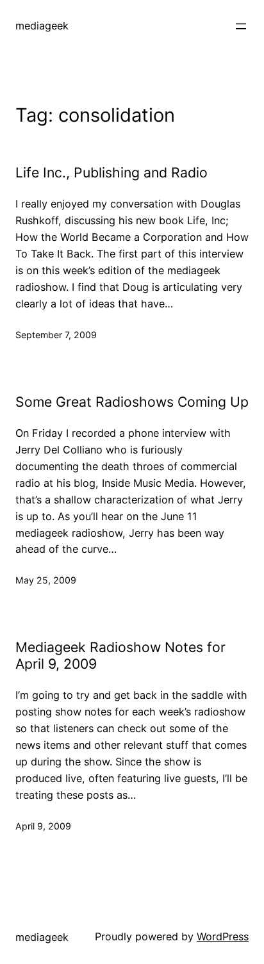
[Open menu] (241, 26)
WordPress (223, 936)
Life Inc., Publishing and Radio (111, 173)
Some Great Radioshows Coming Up (132, 402)
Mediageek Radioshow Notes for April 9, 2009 (120, 655)
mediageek (42, 25)
